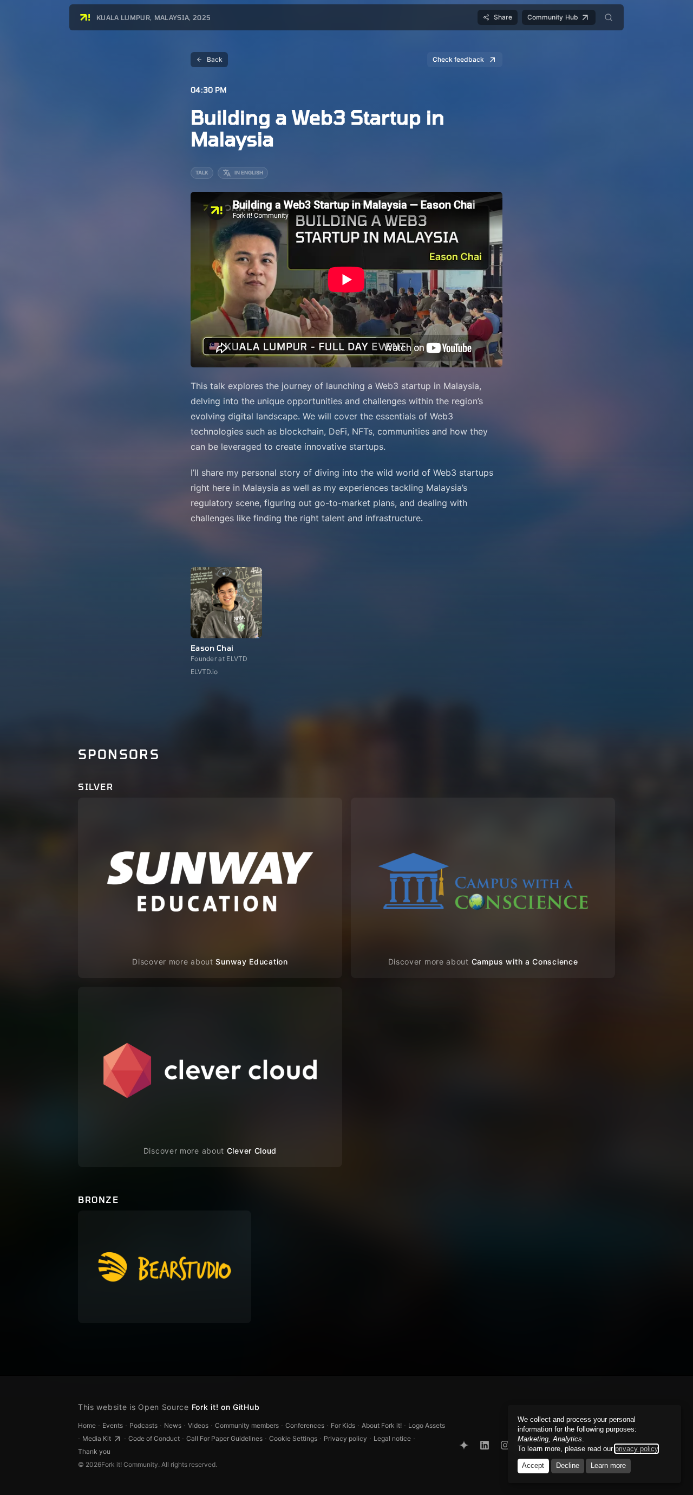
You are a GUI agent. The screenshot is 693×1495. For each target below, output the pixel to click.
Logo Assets (426, 1425)
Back (215, 59)
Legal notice (392, 1438)
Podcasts (143, 1425)
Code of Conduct (154, 1438)
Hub (552, 17)
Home (87, 1425)
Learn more (608, 1465)
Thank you (94, 1451)
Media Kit (96, 1438)
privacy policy (636, 1449)
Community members (247, 1425)
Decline (567, 1465)
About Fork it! (382, 1425)
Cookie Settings (293, 1438)
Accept (533, 1465)
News (172, 1425)
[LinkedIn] (485, 1445)
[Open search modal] (608, 17)
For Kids (343, 1425)
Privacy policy (345, 1438)
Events (112, 1425)
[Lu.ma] (464, 1445)
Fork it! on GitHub (226, 1407)
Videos (198, 1425)
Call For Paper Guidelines (224, 1438)
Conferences (304, 1425)
